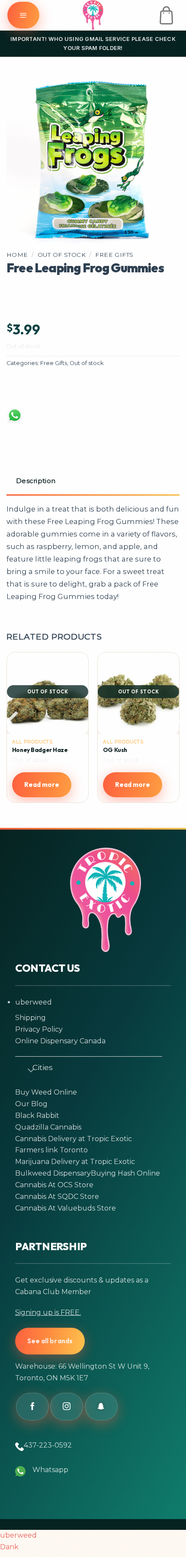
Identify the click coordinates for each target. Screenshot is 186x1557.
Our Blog (31, 1104)
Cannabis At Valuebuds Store (65, 1208)
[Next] (172, 739)
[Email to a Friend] (90, 388)
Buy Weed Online (46, 1092)
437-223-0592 (48, 1445)
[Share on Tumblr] (157, 388)
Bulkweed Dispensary (53, 1173)
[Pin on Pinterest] (124, 388)
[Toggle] (27, 1068)
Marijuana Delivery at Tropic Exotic (75, 1162)
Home (17, 254)
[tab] (93, 481)
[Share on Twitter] (57, 388)
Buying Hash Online (125, 1173)
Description (35, 481)
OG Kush (115, 750)
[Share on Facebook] (23, 388)
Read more (42, 784)
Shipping (30, 1018)
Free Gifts (114, 254)
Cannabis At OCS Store (54, 1185)
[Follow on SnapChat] (101, 1406)
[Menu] (23, 15)
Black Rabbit (37, 1115)
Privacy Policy (39, 1029)
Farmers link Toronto (51, 1150)
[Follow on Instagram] (66, 1406)
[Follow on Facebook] (32, 1406)
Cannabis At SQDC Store (57, 1196)
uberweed (33, 1002)
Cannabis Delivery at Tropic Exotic (73, 1139)
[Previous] (14, 739)
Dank (9, 1547)
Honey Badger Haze (40, 750)
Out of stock (62, 254)
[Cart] (166, 15)
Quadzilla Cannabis (48, 1127)
